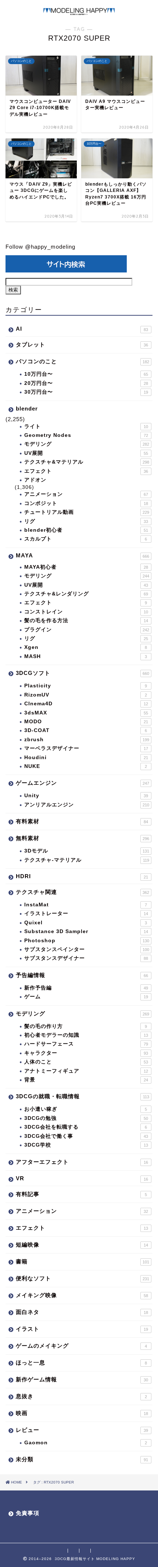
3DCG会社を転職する (85, 1127)
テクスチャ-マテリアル (86, 860)
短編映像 (82, 1244)
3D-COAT (85, 730)
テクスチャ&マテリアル (86, 462)
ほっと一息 (81, 1362)
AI (82, 329)
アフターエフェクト (82, 1162)
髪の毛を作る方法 (86, 620)
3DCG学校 (86, 1145)
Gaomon (85, 1442)
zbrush (86, 739)
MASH (85, 656)
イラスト (82, 1329)
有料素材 (82, 821)
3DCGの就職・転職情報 (82, 1096)
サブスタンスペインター (86, 949)
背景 (86, 1080)
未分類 (82, 1459)
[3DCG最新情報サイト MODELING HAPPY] (79, 12)
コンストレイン (86, 611)
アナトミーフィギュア (86, 1071)
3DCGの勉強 (86, 1118)
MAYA (82, 555)
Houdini (86, 757)
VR (82, 1178)
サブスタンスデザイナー (86, 958)
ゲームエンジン (82, 783)
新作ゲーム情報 (82, 1379)
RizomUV (85, 695)
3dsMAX (86, 713)
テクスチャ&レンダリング (86, 594)
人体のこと (86, 1062)
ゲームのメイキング (81, 1346)
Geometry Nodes (86, 435)
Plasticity (85, 685)
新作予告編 (86, 988)
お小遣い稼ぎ (85, 1109)
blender (27, 408)
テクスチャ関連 (82, 892)
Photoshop (86, 940)
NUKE (85, 766)
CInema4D (86, 703)
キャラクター (86, 1053)
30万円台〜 (86, 392)
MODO (86, 721)
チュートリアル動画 (86, 512)
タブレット (82, 344)
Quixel (85, 922)
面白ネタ (82, 1312)
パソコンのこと (82, 361)
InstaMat (85, 904)
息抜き (81, 1396)
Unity (86, 795)
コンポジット (86, 503)
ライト (86, 426)
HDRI (82, 876)
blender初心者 (86, 530)
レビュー (82, 1430)
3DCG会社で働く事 (86, 1136)
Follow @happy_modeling (40, 247)
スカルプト (85, 539)
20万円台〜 (86, 383)
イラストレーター (86, 913)
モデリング (86, 444)
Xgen (85, 647)
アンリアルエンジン (86, 804)
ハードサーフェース (86, 1044)
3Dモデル (86, 851)
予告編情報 (82, 975)
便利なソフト (82, 1278)
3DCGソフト (82, 673)
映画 (82, 1413)
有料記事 (81, 1194)
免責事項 (27, 1513)
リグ (86, 521)
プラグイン (86, 629)
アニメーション (86, 494)
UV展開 (86, 453)
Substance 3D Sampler (86, 931)
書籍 (82, 1261)
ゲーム (86, 996)
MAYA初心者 (86, 567)
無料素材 (82, 838)
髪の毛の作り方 (85, 1026)
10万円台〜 (86, 374)
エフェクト (86, 471)
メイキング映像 (82, 1295)
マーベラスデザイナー (86, 748)
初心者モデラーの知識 (86, 1035)
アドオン (35, 480)
